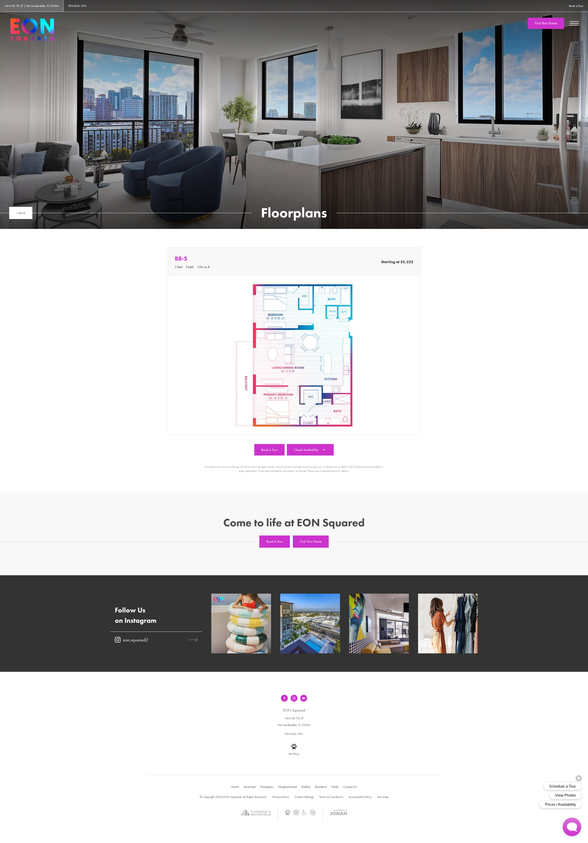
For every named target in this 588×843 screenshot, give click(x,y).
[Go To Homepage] (32, 29)
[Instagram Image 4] (448, 623)
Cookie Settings (304, 797)
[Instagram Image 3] (379, 623)
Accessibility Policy (360, 797)
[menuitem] (235, 787)
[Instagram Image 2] (310, 623)
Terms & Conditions (331, 797)
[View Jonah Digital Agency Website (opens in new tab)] (338, 813)
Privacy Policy (280, 797)
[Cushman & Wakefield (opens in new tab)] (256, 817)
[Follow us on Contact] (303, 698)
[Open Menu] (574, 23)
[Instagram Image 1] (241, 623)
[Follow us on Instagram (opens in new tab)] (294, 698)
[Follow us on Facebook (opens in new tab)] (284, 698)
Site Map (382, 797)
